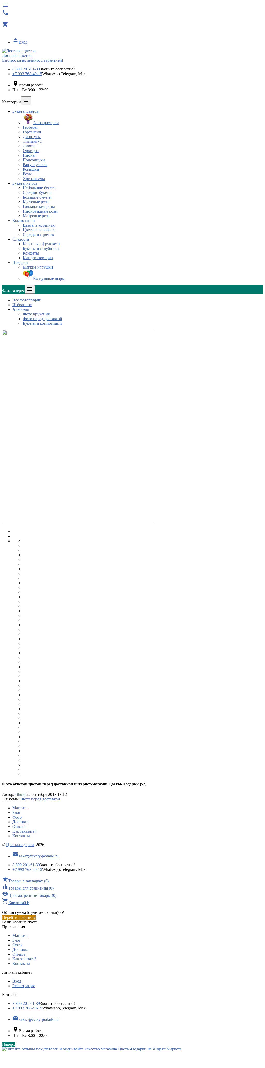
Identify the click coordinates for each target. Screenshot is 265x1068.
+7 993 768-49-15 (27, 73)
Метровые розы (36, 216)
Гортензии (32, 132)
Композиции (23, 220)
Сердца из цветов (38, 234)
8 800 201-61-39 (26, 69)
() (25, 881)
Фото (17, 817)
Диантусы (32, 136)
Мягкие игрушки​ (38, 267)
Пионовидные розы (40, 211)
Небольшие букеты (39, 188)
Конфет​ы (31, 253)
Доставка (20, 822)
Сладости (20, 239)
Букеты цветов (25, 111)
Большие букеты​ (37, 197)
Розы (27, 174)
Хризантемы (34, 178)
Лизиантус (32, 141)
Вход (19, 42)
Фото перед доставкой (42, 318)
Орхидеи (31, 150)
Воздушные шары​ (49, 278)
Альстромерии (46, 122)
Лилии (29, 146)
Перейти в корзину (19, 917)
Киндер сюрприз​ (38, 258)
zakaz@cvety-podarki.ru (35, 856)
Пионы (29, 155)
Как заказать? (24, 831)
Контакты (21, 836)
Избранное (22, 304)
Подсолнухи (34, 160)
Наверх (8, 1044)
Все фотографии (26, 300)
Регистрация (23, 986)
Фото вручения (36, 314)
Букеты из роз (24, 183)
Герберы (30, 127)
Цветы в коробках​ (39, 230)
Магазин (20, 808)
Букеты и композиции (42, 323)
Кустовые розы (36, 202)
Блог (16, 812)
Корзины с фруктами (41, 244)
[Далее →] (78, 523)
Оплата (18, 826)
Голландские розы (39, 206)
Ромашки (31, 169)
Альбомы (20, 309)
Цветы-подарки (20, 844)
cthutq (20, 794)
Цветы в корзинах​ (39, 225)
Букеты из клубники (41, 248)
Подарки (20, 262)
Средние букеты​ (37, 192)
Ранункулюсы (35, 164)
